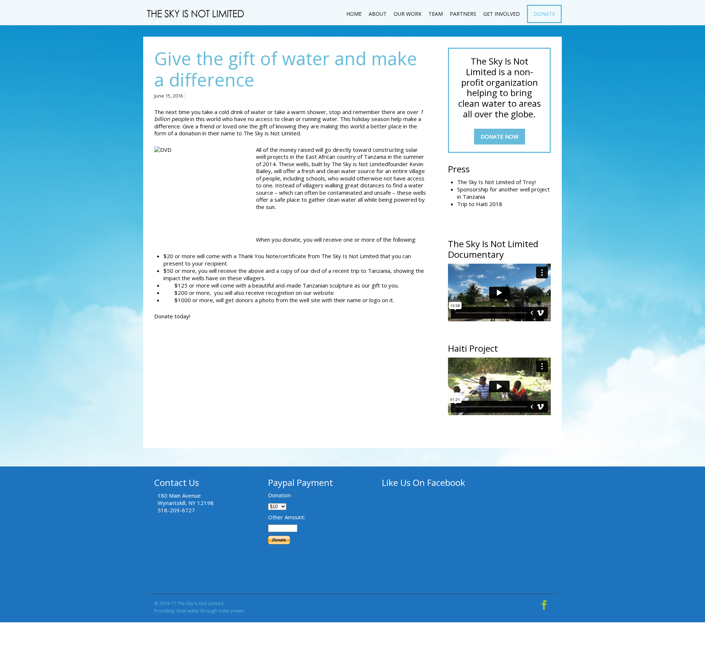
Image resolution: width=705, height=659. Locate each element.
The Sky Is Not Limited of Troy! (496, 182)
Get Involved (501, 13)
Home (354, 13)
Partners (463, 13)
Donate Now (499, 136)
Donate (544, 13)
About (378, 13)
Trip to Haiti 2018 (479, 204)
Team (436, 13)
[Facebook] (544, 603)
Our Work (408, 13)
